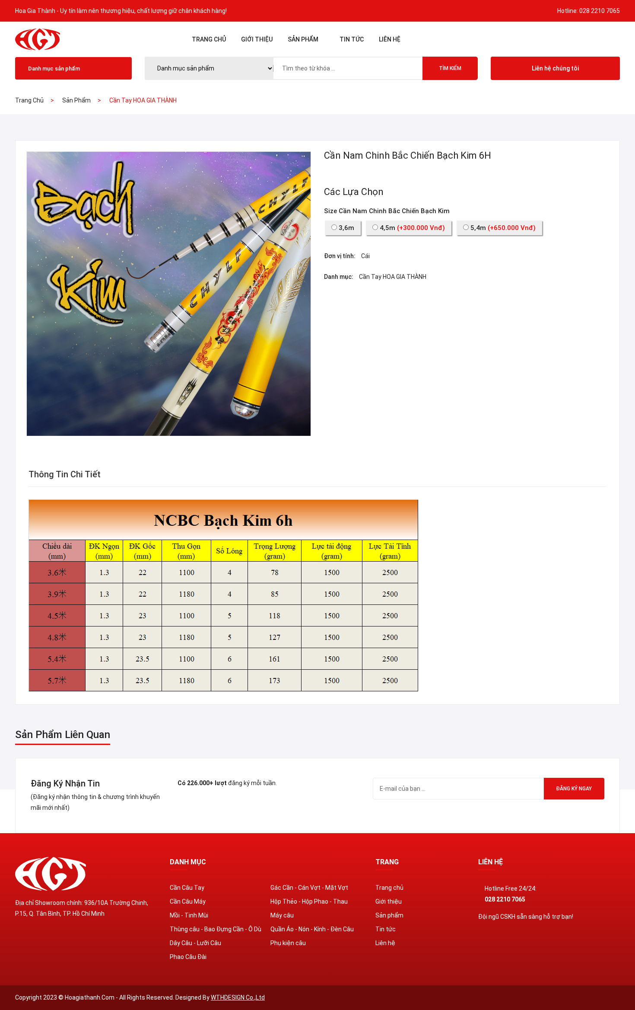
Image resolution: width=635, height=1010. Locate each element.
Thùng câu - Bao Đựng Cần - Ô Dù (215, 929)
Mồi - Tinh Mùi (189, 915)
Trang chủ (209, 39)
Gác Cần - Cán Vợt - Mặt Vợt (309, 887)
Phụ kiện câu (288, 943)
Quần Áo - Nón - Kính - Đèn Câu (312, 929)
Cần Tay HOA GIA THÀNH (392, 276)
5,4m (502, 228)
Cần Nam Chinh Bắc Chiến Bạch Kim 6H (407, 155)
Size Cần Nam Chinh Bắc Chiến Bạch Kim (387, 211)
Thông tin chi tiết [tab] (65, 474)
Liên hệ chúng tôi (555, 68)
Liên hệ (389, 39)
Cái (365, 255)
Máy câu (282, 915)
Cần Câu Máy (188, 901)
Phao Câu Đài (188, 956)
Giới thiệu (257, 39)
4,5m (411, 228)
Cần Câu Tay (187, 887)
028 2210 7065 (599, 10)
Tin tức (352, 39)
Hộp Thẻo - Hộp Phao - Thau (309, 901)
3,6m (345, 228)
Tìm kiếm (450, 68)
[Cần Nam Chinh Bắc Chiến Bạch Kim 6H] (169, 293)
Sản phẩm (303, 39)
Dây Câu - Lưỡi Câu (195, 943)
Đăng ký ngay (574, 789)
